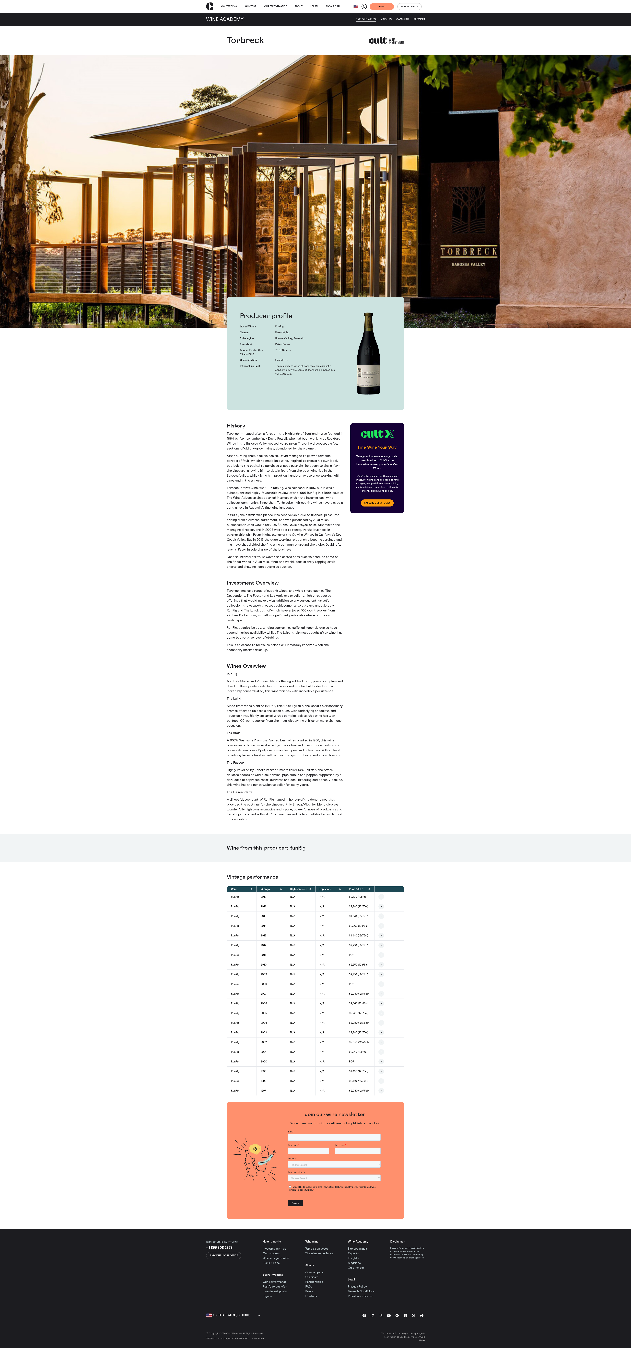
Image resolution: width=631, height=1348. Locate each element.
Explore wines (357, 1248)
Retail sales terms (360, 1296)
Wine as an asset (316, 1248)
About (299, 6)
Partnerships (314, 1281)
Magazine (402, 19)
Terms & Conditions (361, 1291)
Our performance (275, 1281)
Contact (311, 1296)
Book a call (333, 6)
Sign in (267, 1296)
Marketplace (409, 6)
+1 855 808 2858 (219, 1247)
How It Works (228, 6)
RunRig (279, 326)
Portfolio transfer (275, 1286)
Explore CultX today (377, 503)
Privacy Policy (357, 1286)
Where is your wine (276, 1258)
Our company (314, 1272)
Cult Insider (356, 1267)
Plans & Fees (271, 1263)
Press (309, 1291)
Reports (419, 19)
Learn (314, 6)
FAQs (308, 1286)
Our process (271, 1253)
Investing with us (274, 1248)
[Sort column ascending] (251, 889)
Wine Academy (358, 1241)
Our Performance (275, 6)
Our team (311, 1277)
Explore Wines (366, 19)
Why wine (250, 6)
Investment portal (275, 1291)
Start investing (273, 1274)
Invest (382, 6)
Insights (386, 19)
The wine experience (319, 1253)
